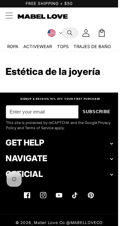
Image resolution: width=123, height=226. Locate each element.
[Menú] (9, 16)
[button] (70, 33)
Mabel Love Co (49, 222)
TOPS (63, 46)
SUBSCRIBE (97, 111)
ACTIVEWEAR (37, 46)
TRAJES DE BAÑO (92, 46)
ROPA (12, 46)
